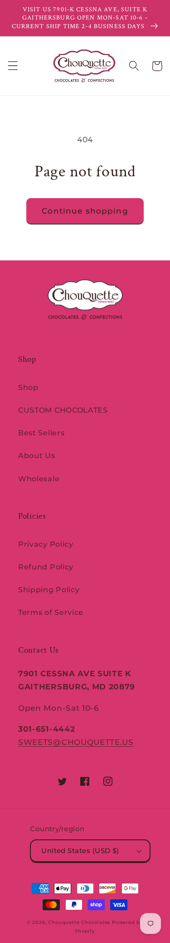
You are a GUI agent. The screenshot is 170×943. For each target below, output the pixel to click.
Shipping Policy (48, 589)
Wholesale (38, 478)
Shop (28, 387)
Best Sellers (41, 432)
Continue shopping (85, 210)
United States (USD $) (80, 851)
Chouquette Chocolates (79, 922)
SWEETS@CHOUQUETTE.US (76, 742)
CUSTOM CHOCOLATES (63, 409)
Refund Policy (45, 566)
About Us (36, 455)
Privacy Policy (45, 544)
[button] (12, 66)
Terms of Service (50, 612)
